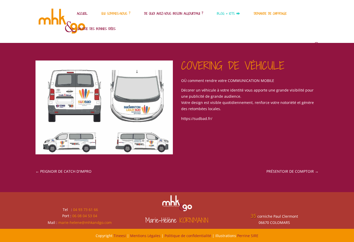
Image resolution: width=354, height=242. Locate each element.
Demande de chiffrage (270, 14)
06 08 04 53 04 (84, 215)
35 (253, 216)
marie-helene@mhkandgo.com (85, 222)
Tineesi (120, 235)
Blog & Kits (226, 14)
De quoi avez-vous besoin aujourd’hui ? (173, 14)
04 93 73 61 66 (85, 209)
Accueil (82, 14)
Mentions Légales (145, 235)
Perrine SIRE (247, 235)
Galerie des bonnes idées (96, 29)
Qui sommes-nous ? (115, 14)
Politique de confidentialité (188, 235)
